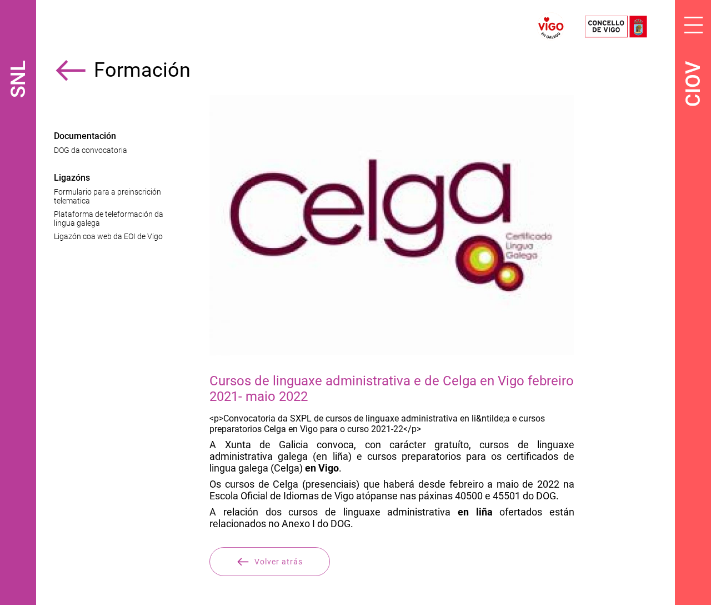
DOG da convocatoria (90, 150)
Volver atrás (278, 561)
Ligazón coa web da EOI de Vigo (108, 236)
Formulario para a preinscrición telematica (107, 196)
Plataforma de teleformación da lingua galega (108, 218)
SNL (18, 79)
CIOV (693, 84)
